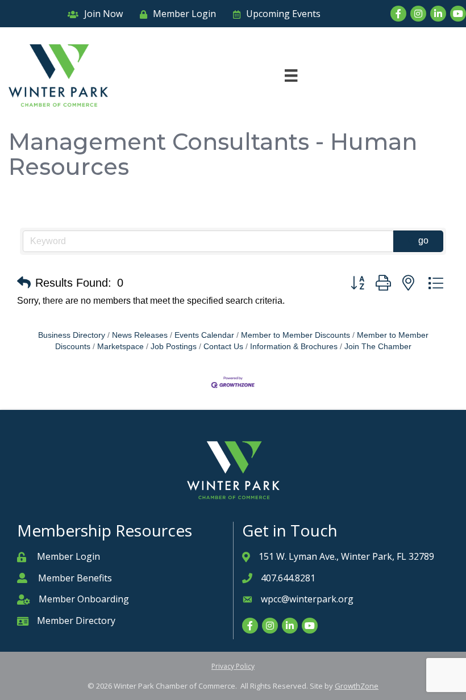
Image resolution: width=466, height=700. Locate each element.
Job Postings (174, 346)
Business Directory (71, 335)
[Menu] (291, 75)
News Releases (140, 335)
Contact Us (223, 346)
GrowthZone (356, 686)
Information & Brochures (294, 346)
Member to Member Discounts (295, 335)
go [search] (423, 240)
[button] (24, 283)
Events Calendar (204, 335)
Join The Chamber (377, 346)
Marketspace (120, 346)
